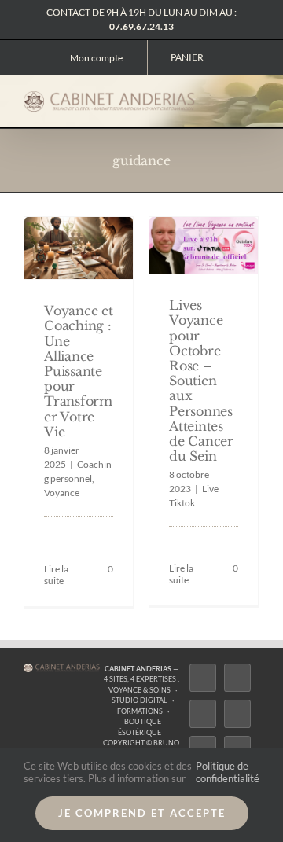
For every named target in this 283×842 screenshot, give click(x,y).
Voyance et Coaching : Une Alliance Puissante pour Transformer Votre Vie (78, 371)
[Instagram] (202, 714)
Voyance (61, 492)
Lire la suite (56, 574)
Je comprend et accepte (142, 813)
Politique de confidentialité (227, 772)
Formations (140, 711)
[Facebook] (202, 678)
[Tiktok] (237, 714)
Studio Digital (139, 700)
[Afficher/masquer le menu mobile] (253, 101)
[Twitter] (237, 678)
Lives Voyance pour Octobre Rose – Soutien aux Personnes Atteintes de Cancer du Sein (201, 380)
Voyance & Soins (139, 690)
